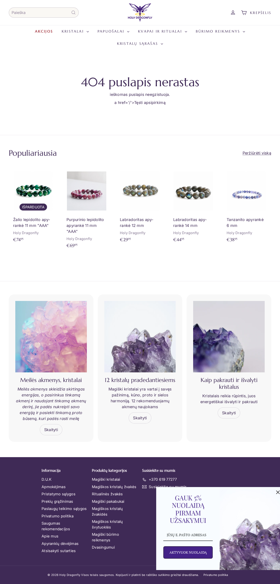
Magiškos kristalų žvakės (114, 487)
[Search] (73, 12)
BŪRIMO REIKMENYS (219, 31)
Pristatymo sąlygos (58, 494)
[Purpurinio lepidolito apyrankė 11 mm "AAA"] (86, 209)
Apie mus (50, 536)
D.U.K (46, 479)
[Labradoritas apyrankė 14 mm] (193, 206)
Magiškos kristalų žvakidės (107, 511)
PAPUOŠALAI (112, 31)
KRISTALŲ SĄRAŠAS (138, 43)
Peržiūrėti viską (257, 153)
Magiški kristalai (106, 479)
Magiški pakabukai (108, 501)
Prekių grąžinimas (57, 501)
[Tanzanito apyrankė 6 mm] (246, 206)
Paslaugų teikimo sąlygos (64, 508)
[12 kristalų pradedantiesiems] (140, 336)
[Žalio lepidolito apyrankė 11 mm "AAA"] (33, 206)
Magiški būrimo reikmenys (105, 537)
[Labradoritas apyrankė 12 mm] (140, 206)
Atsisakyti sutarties (59, 551)
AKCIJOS (44, 31)
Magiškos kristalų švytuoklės (107, 524)
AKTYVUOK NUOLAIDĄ (182, 552)
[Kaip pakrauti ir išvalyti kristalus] (229, 336)
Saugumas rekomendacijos (56, 526)
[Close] (272, 492)
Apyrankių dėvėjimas (60, 543)
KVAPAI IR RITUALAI (161, 31)
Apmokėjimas (54, 487)
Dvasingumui (103, 547)
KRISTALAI (74, 31)
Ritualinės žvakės (107, 494)
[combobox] (44, 12)
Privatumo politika (58, 516)
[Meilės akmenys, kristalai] (51, 336)
